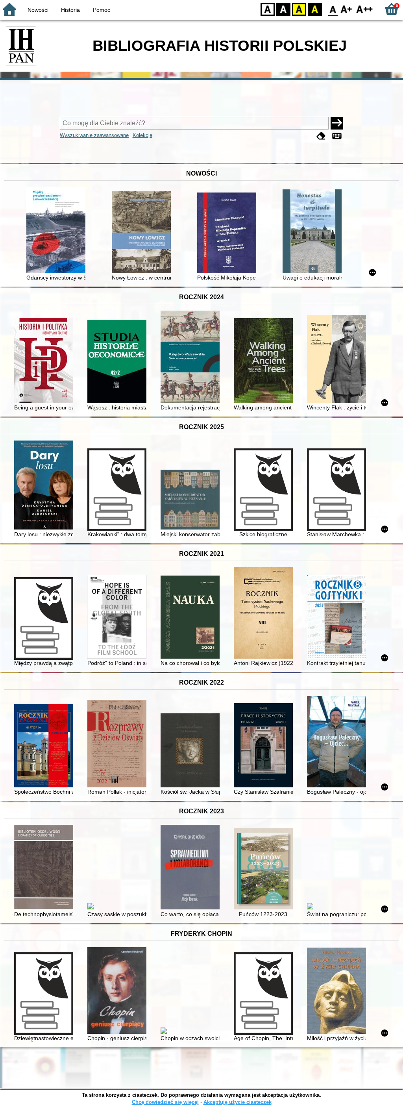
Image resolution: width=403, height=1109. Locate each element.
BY (315, 9)
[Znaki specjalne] (337, 136)
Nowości (38, 10)
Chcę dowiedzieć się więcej (165, 1102)
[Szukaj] (337, 123)
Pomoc (101, 10)
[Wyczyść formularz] (321, 136)
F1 (346, 9)
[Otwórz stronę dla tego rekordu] (57, 231)
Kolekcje (142, 135)
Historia (70, 10)
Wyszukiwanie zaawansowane (94, 135)
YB (299, 9)
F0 (333, 9)
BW (283, 9)
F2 (364, 9)
